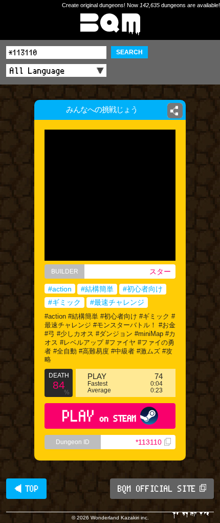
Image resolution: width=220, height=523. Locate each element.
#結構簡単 (97, 289)
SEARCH (129, 52)
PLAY (99, 416)
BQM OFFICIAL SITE (157, 489)
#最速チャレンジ (117, 302)
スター (160, 271)
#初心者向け (143, 289)
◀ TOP (26, 489)
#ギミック (64, 302)
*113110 (149, 442)
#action (60, 289)
